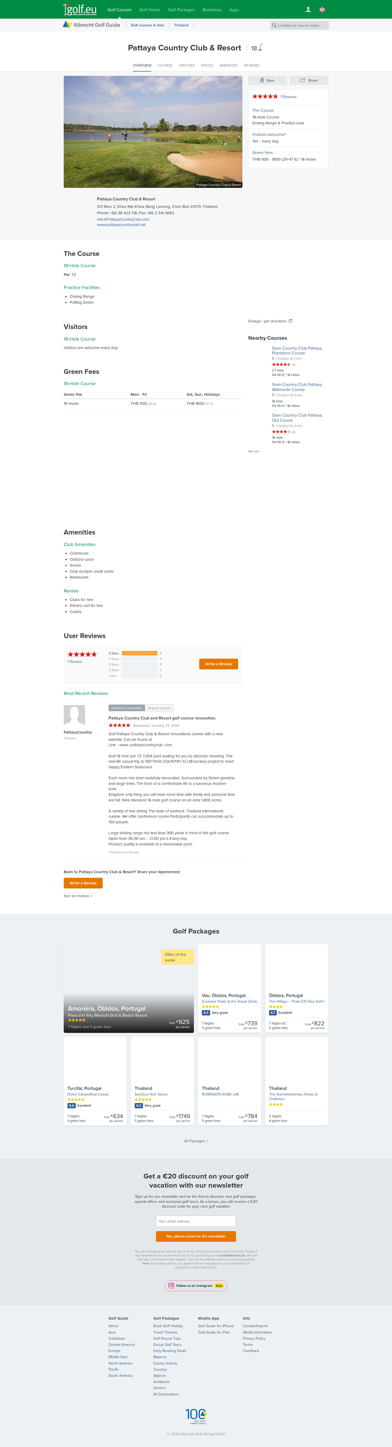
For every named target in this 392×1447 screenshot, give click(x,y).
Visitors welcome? (269, 134)
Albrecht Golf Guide (97, 25)
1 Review (288, 97)
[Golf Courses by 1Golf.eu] (80, 9)
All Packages (194, 1140)
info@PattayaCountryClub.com (123, 219)
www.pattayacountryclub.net (121, 224)
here (145, 1263)
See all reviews (76, 896)
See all (253, 451)
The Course (263, 110)
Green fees (262, 152)
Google (134, 852)
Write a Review (218, 664)
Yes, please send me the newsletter (196, 1236)
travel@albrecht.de (232, 1255)
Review (74, 661)
